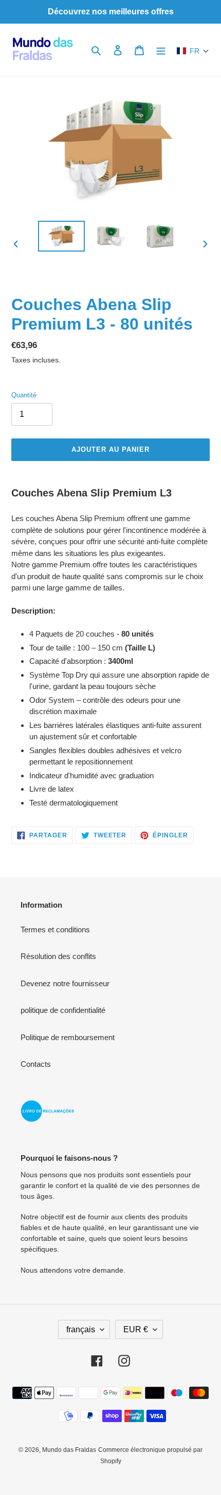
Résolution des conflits (58, 956)
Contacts (36, 1064)
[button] (193, 51)
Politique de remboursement (68, 1037)
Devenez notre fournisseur (65, 983)
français (80, 1329)
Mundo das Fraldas (69, 1449)
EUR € (135, 1329)
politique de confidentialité (63, 1010)
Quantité (23, 395)
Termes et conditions (55, 929)
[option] (61, 236)
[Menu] (161, 50)
